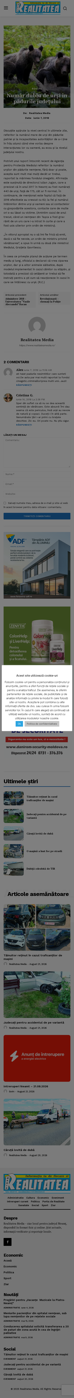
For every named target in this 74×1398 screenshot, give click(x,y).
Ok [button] (19, 723)
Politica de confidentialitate (42, 723)
